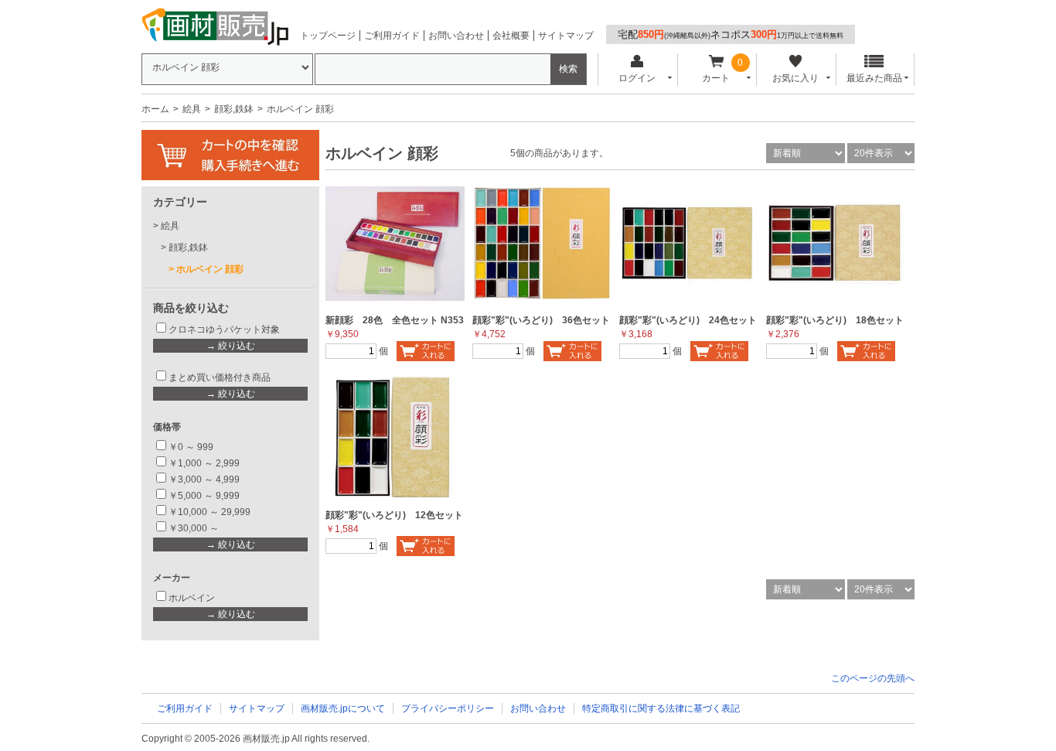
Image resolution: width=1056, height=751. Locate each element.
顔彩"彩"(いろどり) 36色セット (541, 320)
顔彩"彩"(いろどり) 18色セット (835, 320)
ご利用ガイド (392, 35)
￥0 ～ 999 (191, 447)
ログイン (637, 78)
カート (716, 78)
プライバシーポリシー (447, 708)
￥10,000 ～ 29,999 (209, 512)
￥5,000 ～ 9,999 (204, 495)
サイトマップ (566, 35)
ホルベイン (192, 597)
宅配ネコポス (730, 34)
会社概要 (511, 35)
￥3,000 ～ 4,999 (204, 479)
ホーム (155, 109)
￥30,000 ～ (195, 528)
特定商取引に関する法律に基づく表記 (661, 708)
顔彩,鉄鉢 (234, 109)
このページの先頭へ (873, 678)
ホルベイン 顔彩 (210, 269)
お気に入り (795, 78)
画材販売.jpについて (343, 708)
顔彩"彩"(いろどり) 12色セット (394, 515)
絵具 (191, 109)
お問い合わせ (456, 35)
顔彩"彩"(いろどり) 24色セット (688, 320)
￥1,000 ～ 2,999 (204, 463)
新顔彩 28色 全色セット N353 (394, 320)
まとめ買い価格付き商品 (220, 377)
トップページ (328, 35)
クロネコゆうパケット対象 (224, 329)
